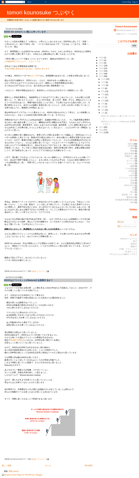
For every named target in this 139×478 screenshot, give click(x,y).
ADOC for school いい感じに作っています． (26, 32)
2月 (103, 110)
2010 (101, 132)
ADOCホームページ (128, 239)
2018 (101, 63)
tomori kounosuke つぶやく (41, 12)
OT (132, 173)
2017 (101, 65)
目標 (132, 183)
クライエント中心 (126, 178)
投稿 (121, 222)
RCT (132, 158)
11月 (103, 82)
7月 (103, 94)
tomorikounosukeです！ (127, 30)
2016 (101, 68)
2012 (101, 127)
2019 (101, 60)
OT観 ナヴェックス (128, 249)
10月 (103, 85)
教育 (132, 148)
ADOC (130, 144)
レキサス (130, 163)
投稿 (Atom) (14, 471)
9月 (103, 88)
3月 (103, 107)
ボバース (130, 161)
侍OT (134, 241)
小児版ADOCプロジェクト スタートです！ (24, 61)
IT (133, 190)
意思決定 (130, 197)
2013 (101, 76)
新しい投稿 (6, 465)
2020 (101, 57)
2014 (101, 74)
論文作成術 (129, 153)
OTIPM (131, 146)
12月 (103, 79)
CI (133, 187)
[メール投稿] (47, 271)
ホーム (48, 465)
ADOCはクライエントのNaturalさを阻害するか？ (28, 280)
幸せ (132, 192)
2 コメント (41, 271)
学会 (132, 180)
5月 (103, 100)
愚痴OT (134, 246)
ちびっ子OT (35, 76)
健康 (132, 166)
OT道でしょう (131, 251)
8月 (103, 91)
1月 (103, 113)
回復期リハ (129, 156)
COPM (131, 171)
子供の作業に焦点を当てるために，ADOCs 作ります (26, 69)
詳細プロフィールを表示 (126, 34)
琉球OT (134, 244)
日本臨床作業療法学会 (124, 200)
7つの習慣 (129, 168)
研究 (132, 202)
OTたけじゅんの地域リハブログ (123, 254)
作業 (132, 151)
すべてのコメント (127, 226)
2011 (101, 130)
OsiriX (131, 175)
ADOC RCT (129, 185)
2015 (101, 71)
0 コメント (41, 459)
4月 (103, 104)
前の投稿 (88, 465)
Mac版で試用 (15, 340)
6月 (103, 97)
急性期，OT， (128, 194)
